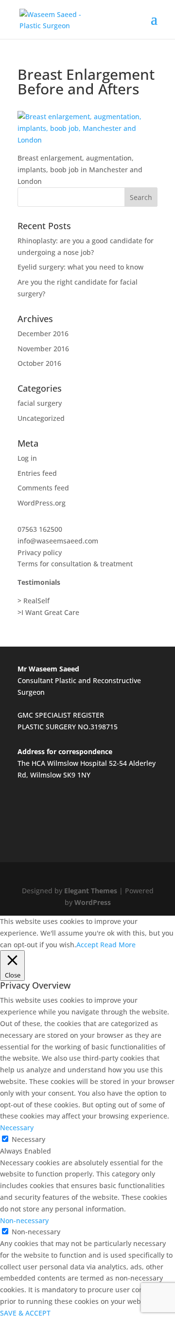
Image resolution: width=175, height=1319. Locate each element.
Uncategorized (41, 418)
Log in (27, 458)
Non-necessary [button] (24, 1220)
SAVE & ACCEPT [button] (25, 1313)
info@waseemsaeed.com (58, 540)
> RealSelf (34, 600)
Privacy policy (40, 552)
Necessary (28, 1139)
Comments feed (43, 487)
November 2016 (43, 348)
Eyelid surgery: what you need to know (80, 266)
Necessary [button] (17, 1127)
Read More (118, 944)
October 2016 (39, 363)
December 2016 (43, 333)
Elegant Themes (90, 890)
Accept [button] (87, 944)
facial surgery (40, 403)
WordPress (92, 902)
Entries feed (37, 473)
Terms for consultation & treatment (75, 563)
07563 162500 (40, 529)
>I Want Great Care (48, 612)
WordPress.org (42, 502)
